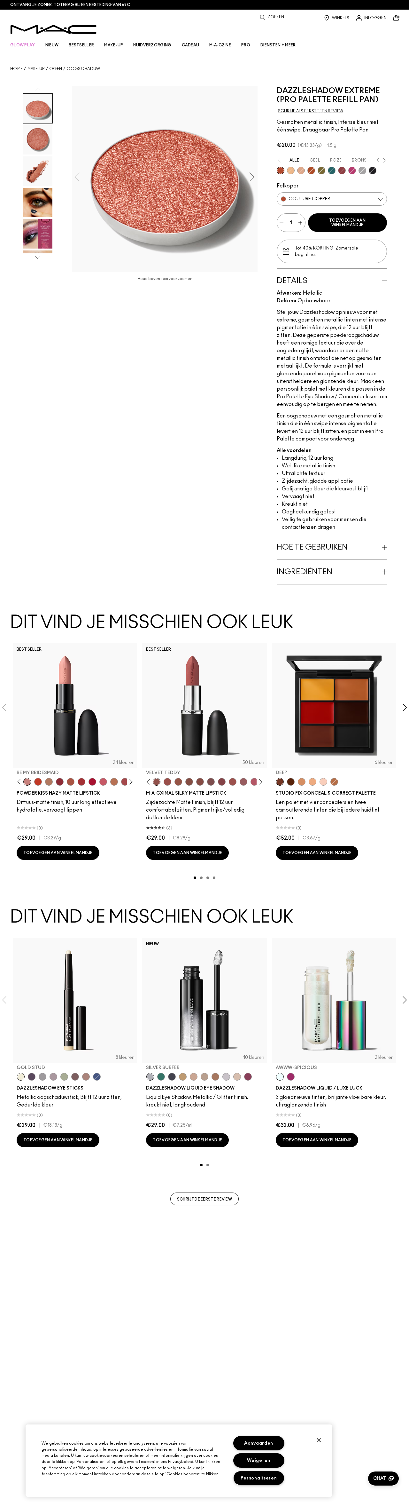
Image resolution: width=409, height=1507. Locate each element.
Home (16, 69)
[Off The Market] (49, 782)
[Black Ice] (31, 1077)
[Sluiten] (319, 1440)
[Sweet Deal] (232, 782)
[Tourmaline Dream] (172, 1077)
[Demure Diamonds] (42, 1077)
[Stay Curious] (125, 782)
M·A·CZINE (220, 45)
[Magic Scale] (291, 1077)
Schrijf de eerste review (204, 1199)
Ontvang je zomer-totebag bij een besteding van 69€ (70, 5)
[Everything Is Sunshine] (193, 1077)
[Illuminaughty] (372, 170)
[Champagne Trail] (204, 1077)
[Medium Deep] (301, 782)
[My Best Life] (38, 782)
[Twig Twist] (222, 782)
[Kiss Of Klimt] (291, 170)
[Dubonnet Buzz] (60, 782)
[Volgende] (130, 782)
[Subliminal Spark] (86, 1077)
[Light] (323, 782)
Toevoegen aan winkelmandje (347, 222)
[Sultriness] (103, 782)
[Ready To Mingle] (114, 782)
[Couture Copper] (280, 170)
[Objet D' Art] (311, 170)
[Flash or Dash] (183, 1077)
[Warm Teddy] (189, 782)
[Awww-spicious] (280, 1077)
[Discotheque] (362, 170)
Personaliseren (259, 1478)
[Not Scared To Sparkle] (237, 1077)
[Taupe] (178, 782)
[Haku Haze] (53, 1077)
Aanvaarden (258, 1443)
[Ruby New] (92, 782)
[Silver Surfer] (150, 1077)
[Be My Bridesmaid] (27, 782)
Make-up (36, 69)
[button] (383, 1478)
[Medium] (312, 782)
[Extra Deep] (291, 782)
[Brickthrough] (81, 782)
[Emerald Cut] (332, 170)
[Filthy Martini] (64, 1077)
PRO (245, 45)
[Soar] (211, 782)
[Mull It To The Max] (167, 782)
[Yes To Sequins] (301, 170)
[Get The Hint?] (254, 782)
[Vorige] (20, 782)
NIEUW (52, 45)
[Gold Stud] (21, 1077)
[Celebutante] (352, 170)
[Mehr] (243, 782)
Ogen (55, 69)
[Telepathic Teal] (161, 1077)
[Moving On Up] (70, 782)
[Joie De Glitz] (321, 170)
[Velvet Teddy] (156, 782)
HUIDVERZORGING (152, 45)
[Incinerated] (342, 170)
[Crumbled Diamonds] (226, 1077)
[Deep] (280, 782)
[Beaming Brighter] (215, 1077)
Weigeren (258, 1460)
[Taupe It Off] (75, 1077)
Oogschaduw (83, 69)
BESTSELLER (81, 45)
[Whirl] (200, 782)
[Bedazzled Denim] (97, 1077)
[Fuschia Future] (248, 1077)
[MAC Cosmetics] (53, 29)
